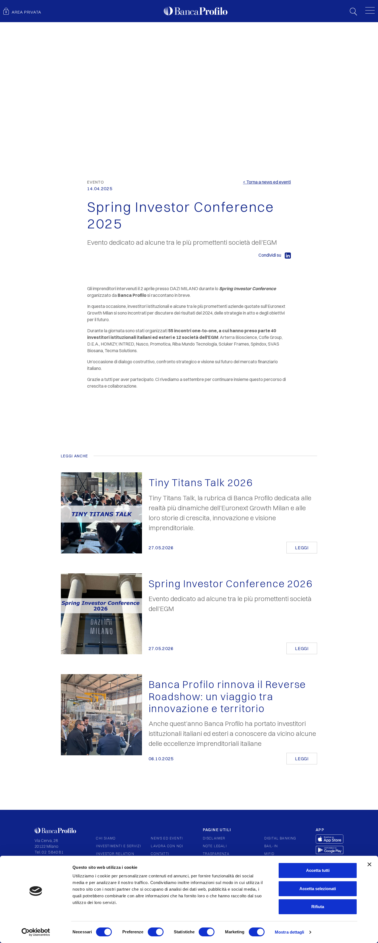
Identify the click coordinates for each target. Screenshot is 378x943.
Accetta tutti (318, 870)
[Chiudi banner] (369, 864)
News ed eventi (167, 838)
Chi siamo (106, 838)
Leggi (302, 547)
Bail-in (271, 846)
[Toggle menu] (370, 10)
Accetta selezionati (317, 888)
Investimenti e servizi (118, 846)
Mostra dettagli (289, 932)
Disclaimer (214, 838)
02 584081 (53, 852)
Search (353, 12)
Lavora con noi (167, 846)
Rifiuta (317, 906)
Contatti (160, 854)
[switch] (156, 931)
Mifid (269, 854)
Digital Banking (280, 838)
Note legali (215, 846)
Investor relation (115, 854)
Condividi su (270, 255)
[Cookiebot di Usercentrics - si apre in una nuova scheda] (36, 932)
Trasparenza (216, 854)
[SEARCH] (353, 11)
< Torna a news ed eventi (267, 182)
